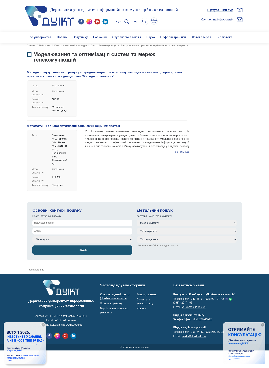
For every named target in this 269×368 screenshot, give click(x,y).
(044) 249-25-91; (194, 299)
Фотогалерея (201, 37)
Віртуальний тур (220, 10)
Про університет (39, 37)
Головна (31, 46)
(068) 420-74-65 (182, 303)
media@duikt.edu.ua (194, 336)
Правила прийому (111, 303)
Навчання (100, 37)
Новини (62, 37)
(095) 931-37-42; (214, 299)
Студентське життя (126, 37)
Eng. (144, 21)
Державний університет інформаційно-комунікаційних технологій (114, 9)
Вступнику (80, 37)
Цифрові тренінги (173, 37)
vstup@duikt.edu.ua (194, 307)
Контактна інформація (217, 19)
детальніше (182, 152)
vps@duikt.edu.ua (71, 325)
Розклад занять (147, 294)
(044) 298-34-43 (193, 332)
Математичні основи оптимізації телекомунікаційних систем (73, 126)
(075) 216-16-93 (214, 332)
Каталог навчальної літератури (70, 46)
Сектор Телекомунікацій (104, 46)
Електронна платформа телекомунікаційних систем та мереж (153, 46)
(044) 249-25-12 (202, 320)
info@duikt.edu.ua (65, 320)
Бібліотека (224, 37)
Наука (150, 37)
